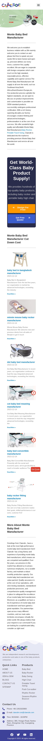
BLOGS (5, 680)
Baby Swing (27, 676)
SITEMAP (6, 687)
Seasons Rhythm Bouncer (29, 697)
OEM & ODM (7, 676)
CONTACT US (8, 683)
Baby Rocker (27, 130)
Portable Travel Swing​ (15, 133)
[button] (38, 5)
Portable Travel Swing (28, 684)
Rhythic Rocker (28, 693)
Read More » (11, 294)
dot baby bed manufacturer (21, 362)
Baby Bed (26, 669)
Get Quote (36, 469)
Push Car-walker (29, 689)
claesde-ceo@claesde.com (23, 712)
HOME (5, 669)
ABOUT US (7, 673)
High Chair (26, 680)
